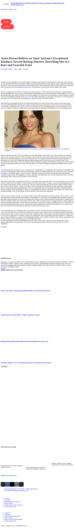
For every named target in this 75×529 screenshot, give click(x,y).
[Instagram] (3, 484)
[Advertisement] (37, 39)
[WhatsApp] (1, 74)
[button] (37, 8)
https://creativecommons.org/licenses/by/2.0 (47, 149)
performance (28, 87)
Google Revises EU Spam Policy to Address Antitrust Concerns (20, 315)
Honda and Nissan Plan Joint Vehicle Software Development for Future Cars (24, 341)
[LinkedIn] (1, 76)
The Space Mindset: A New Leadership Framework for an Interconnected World (26, 363)
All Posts (3, 268)
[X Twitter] (1, 72)
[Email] (1, 79)
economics (4, 171)
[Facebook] (1, 71)
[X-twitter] (12, 484)
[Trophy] (16, 484)
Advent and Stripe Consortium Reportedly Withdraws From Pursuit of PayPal (25, 290)
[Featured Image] (12, 464)
